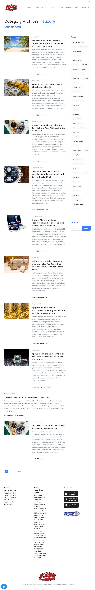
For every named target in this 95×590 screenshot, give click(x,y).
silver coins (76, 182)
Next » (20, 472)
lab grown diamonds (78, 101)
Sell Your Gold (76, 173)
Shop (53, 8)
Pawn (29, 8)
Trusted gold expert (78, 204)
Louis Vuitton (76, 105)
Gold (83, 69)
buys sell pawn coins (78, 42)
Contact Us (85, 8)
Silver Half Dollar (77, 186)
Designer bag (76, 55)
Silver (85, 173)
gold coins (85, 78)
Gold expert (76, 83)
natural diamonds (77, 123)
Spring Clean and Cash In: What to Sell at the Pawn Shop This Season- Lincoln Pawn (48, 357)
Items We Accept (65, 8)
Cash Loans (39, 8)
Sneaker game (76, 200)
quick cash (75, 146)
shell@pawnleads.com (41, 74)
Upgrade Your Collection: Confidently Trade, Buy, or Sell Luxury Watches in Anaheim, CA (49, 310)
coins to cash (83, 46)
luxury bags (76, 110)
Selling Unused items (78, 164)
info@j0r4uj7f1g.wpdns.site (42, 387)
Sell (47, 8)
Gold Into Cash (77, 87)
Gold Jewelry (76, 92)
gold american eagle (78, 74)
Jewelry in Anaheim (78, 96)
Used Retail (76, 209)
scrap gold (75, 155)
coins (74, 46)
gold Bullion (76, 78)
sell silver (75, 168)
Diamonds (75, 64)
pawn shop (75, 137)
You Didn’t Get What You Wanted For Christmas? (26, 397)
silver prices (76, 195)
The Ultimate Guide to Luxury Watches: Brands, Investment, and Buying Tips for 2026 (48, 174)
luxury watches (76, 119)
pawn (74, 128)
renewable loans (77, 150)
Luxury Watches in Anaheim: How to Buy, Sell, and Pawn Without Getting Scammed (48, 128)
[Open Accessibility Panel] (4, 586)
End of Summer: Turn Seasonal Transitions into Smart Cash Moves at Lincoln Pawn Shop (48, 43)
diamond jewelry (77, 60)
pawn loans (76, 132)
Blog (76, 8)
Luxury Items (76, 114)
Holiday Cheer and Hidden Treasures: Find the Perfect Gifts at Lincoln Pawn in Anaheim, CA (48, 223)
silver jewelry (76, 191)
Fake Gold (84, 64)
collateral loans (77, 51)
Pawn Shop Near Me (78, 141)
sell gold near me (77, 159)
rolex (86, 150)
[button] (89, 2)
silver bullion (76, 177)
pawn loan (82, 128)
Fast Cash (75, 69)
